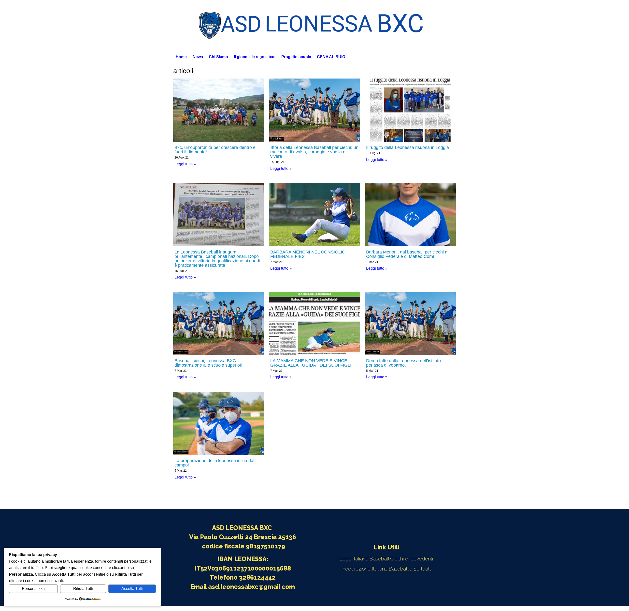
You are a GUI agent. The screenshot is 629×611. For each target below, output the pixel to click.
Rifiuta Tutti (83, 588)
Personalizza (33, 588)
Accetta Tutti (132, 588)
